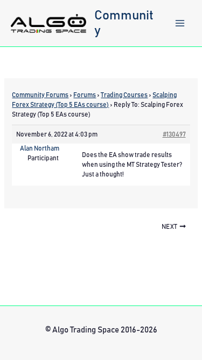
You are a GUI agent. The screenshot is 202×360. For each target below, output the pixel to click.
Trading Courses (124, 95)
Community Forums (40, 95)
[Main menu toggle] (180, 23)
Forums (84, 95)
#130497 (174, 134)
